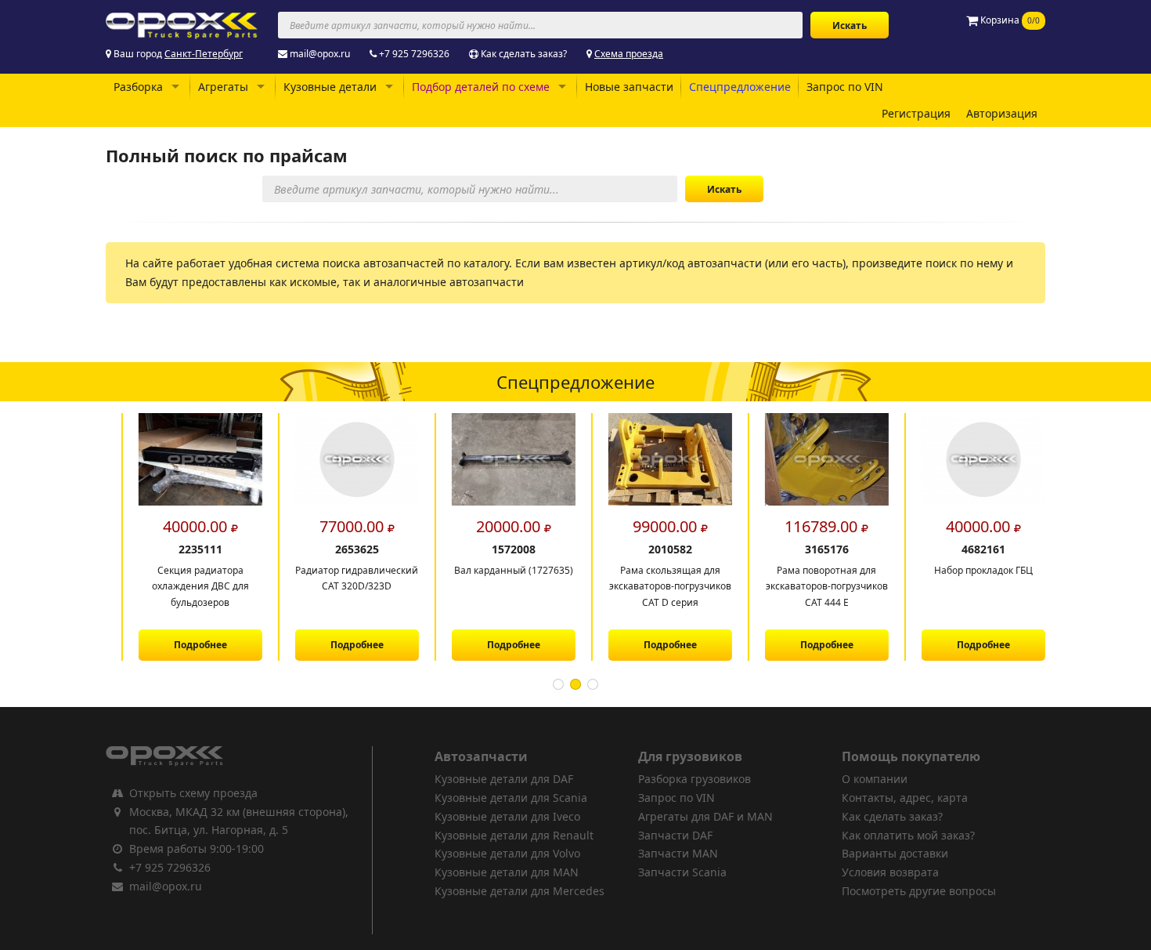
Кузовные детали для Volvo (507, 853)
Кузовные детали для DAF (504, 778)
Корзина (1009, 20)
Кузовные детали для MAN (507, 872)
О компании (874, 778)
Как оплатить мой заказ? (908, 835)
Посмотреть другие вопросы (919, 890)
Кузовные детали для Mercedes (519, 890)
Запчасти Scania (682, 872)
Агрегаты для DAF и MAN (705, 816)
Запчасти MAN (678, 853)
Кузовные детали (330, 86)
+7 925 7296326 (414, 53)
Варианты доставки (895, 853)
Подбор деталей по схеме (481, 86)
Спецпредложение (740, 86)
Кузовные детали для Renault (514, 835)
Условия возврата (890, 872)
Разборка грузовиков (694, 778)
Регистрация (916, 113)
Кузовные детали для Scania (511, 797)
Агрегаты (223, 86)
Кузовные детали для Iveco (507, 816)
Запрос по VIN (844, 86)
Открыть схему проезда (193, 792)
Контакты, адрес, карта (905, 797)
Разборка (138, 86)
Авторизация (1001, 113)
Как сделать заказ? (524, 53)
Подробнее (184, 644)
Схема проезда (628, 53)
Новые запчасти (629, 86)
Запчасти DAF (675, 835)
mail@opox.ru (320, 53)
